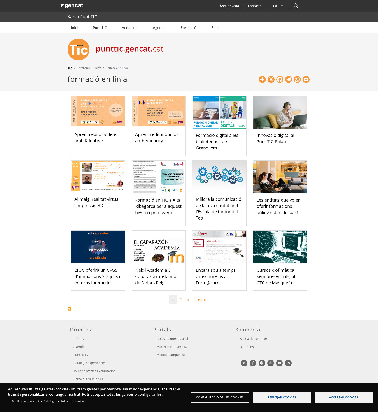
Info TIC (79, 338)
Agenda (159, 27)
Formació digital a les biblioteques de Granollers (217, 141)
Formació (188, 27)
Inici (74, 27)
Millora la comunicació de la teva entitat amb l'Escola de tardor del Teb (218, 208)
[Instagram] (270, 363)
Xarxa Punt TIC (82, 17)
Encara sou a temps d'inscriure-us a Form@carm (216, 276)
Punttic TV (81, 355)
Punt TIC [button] (100, 27)
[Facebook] (253, 363)
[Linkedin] (288, 363)
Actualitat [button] (130, 27)
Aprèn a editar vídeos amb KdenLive (95, 137)
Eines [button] (216, 27)
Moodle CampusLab (171, 355)
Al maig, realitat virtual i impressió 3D (97, 202)
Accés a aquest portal (172, 338)
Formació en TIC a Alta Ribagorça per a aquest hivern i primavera (158, 206)
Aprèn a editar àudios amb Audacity (156, 137)
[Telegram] (262, 363)
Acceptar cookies (343, 397)
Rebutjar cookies (282, 397)
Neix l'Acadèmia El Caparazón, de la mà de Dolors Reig (155, 276)
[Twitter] (244, 363)
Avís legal (50, 401)
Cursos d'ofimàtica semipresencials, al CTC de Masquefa (276, 276)
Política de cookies (72, 401)
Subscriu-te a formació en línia (69, 309)
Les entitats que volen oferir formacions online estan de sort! (279, 206)
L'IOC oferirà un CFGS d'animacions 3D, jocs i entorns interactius (97, 276)
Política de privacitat (25, 401)
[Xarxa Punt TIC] (80, 49)
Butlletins (247, 347)
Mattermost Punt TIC (172, 347)
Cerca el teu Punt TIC (89, 379)
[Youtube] (279, 363)
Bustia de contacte (253, 338)
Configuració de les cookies (220, 397)
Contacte (254, 6)
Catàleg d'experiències (90, 363)
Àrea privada (229, 6)
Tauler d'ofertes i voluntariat (94, 371)
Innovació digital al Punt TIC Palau (275, 138)
